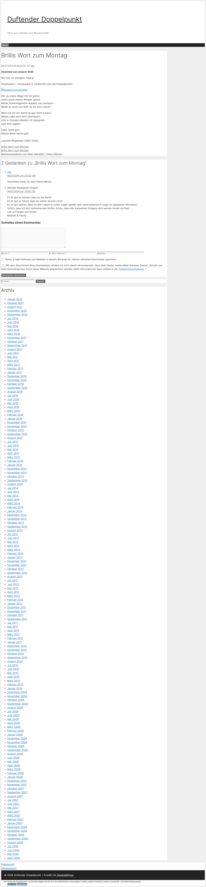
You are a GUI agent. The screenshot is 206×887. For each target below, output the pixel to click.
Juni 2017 (13, 353)
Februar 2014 (15, 507)
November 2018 (17, 310)
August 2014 (15, 484)
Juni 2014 (13, 491)
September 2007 (17, 792)
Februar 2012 (15, 599)
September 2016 (17, 387)
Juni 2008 (13, 757)
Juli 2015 (12, 441)
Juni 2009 (13, 715)
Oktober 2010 (15, 653)
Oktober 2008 (15, 746)
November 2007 (17, 784)
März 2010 (13, 680)
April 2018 (13, 330)
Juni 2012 (13, 584)
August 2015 (14, 437)
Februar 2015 (15, 461)
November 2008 (17, 742)
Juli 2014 (12, 488)
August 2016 (15, 391)
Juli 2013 (12, 534)
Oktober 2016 (15, 383)
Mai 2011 (12, 626)
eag (9, 171)
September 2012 (17, 572)
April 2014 (13, 499)
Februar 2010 (15, 684)
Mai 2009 (13, 719)
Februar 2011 (15, 638)
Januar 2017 (14, 372)
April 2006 (13, 857)
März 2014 (13, 503)
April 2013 (13, 545)
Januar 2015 (14, 464)
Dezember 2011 (16, 607)
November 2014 (17, 472)
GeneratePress (65, 875)
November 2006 (17, 830)
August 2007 (15, 796)
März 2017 (13, 364)
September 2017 (17, 345)
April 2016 (13, 407)
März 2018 (13, 333)
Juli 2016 (12, 395)
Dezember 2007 (17, 780)
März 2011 (13, 634)
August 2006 (15, 842)
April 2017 (13, 360)
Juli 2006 (13, 846)
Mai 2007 (13, 807)
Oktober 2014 (15, 476)
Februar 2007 (15, 819)
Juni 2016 (13, 399)
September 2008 (17, 750)
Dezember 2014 (17, 468)
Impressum (7, 864)
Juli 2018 (12, 318)
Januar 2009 (15, 734)
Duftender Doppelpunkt (44, 19)
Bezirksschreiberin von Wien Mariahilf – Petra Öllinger (31, 153)
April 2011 (13, 630)
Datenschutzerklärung (131, 268)
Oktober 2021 (15, 303)
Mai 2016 (12, 403)
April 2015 (13, 453)
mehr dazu (11, 884)
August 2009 (15, 707)
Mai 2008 (13, 761)
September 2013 (17, 526)
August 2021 (14, 306)
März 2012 (13, 595)
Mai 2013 (12, 542)
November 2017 (17, 337)
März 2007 (13, 815)
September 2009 (17, 703)
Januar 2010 (14, 688)
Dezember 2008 (17, 738)
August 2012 (14, 576)
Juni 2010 (13, 669)
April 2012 (13, 592)
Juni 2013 (13, 538)
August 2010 (15, 661)
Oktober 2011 (15, 615)
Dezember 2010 (17, 645)
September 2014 (17, 480)
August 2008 (15, 753)
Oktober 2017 (15, 341)
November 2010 (17, 649)
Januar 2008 (15, 777)
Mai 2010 (12, 673)
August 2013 (15, 530)
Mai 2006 (13, 854)
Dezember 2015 (16, 422)
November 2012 (17, 565)
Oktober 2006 (15, 834)
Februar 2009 (15, 730)
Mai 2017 (12, 357)
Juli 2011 (12, 622)
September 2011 (17, 619)
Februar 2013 (15, 553)
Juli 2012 (12, 580)
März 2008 (13, 769)
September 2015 (17, 434)
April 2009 (13, 723)
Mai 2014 (12, 495)
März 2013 (13, 549)
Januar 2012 (14, 603)
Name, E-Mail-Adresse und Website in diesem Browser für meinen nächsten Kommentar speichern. (61, 259)
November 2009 (17, 696)
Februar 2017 (15, 368)
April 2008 (13, 765)
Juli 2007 (12, 800)
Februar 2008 (15, 773)
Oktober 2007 (15, 788)
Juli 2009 (13, 711)
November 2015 (17, 426)
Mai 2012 (12, 588)
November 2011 (16, 611)
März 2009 (14, 726)
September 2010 (17, 657)
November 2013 (17, 518)
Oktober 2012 (15, 568)
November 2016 (17, 380)
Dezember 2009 (17, 692)
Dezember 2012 (16, 561)
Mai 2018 (12, 326)
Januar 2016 (14, 418)
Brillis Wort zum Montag (15, 146)
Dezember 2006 (17, 827)
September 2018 (17, 314)
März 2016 (13, 411)
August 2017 (14, 349)
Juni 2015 (13, 445)
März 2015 (13, 457)
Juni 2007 (13, 804)
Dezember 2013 (17, 514)
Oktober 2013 (15, 522)
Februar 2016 (15, 414)
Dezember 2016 (17, 376)
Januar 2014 (14, 511)
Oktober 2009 (15, 699)
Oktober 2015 (15, 430)
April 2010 (13, 676)
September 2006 (17, 838)
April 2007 (13, 811)
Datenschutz (8, 868)
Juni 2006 (13, 850)
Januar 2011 (14, 642)
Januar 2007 (15, 823)
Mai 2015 (12, 449)
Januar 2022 (14, 299)
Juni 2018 (13, 322)
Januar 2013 (14, 557)
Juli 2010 (12, 665)
